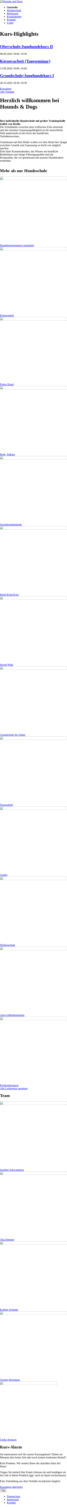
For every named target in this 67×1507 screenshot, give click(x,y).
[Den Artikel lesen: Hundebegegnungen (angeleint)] (33, 179)
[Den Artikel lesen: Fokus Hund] (33, 319)
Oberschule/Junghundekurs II (26, 46)
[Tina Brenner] (33, 1174)
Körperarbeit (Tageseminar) (25, 61)
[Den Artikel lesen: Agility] (33, 809)
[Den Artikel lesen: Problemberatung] (33, 1019)
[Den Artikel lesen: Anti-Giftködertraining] (33, 949)
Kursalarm (5, 88)
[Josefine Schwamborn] (33, 1103)
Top (3, 1490)
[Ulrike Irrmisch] (28, 1383)
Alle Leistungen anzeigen (14, 1088)
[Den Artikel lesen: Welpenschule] (33, 879)
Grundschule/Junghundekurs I (27, 75)
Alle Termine (7, 91)
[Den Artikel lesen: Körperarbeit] (33, 249)
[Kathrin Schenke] (33, 1243)
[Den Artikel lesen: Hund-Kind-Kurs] (33, 528)
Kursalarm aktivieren (11, 1487)
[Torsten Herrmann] (33, 1313)
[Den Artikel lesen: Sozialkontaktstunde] (33, 458)
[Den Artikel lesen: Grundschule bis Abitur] (33, 668)
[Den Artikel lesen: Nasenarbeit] (33, 738)
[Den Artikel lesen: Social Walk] (33, 598)
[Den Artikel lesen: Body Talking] (33, 388)
